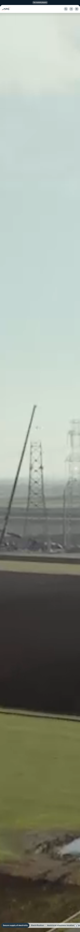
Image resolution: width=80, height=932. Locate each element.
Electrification (37, 925)
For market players (40, 2)
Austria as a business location (60, 925)
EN (71, 9)
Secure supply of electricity (15, 925)
